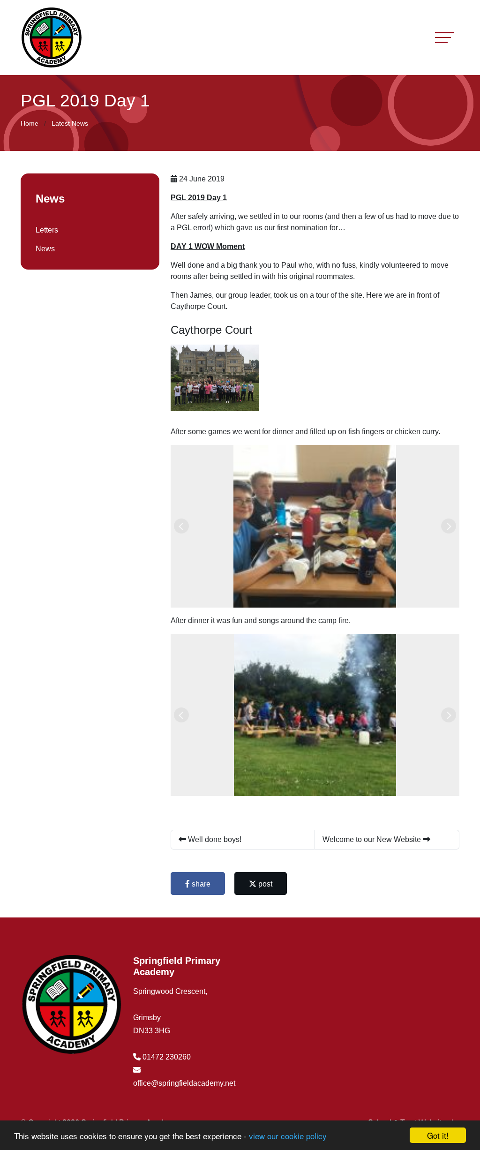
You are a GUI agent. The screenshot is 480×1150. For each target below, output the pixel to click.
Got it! (438, 1135)
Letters (47, 230)
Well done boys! (213, 839)
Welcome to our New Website (372, 839)
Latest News (70, 123)
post (264, 884)
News (45, 249)
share (200, 884)
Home (29, 123)
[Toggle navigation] (444, 37)
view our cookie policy (288, 1136)
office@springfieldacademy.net (184, 1083)
